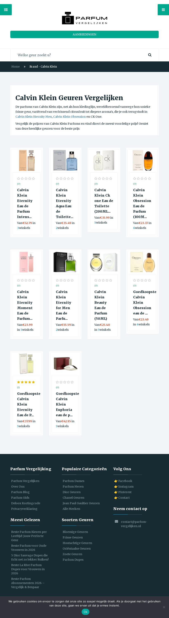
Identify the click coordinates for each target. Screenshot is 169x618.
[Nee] (164, 607)
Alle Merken (71, 509)
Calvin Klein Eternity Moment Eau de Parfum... (25, 305)
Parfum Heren (73, 486)
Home (15, 66)
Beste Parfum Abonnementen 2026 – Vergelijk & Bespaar (28, 583)
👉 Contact (122, 498)
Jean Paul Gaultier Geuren (81, 503)
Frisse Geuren (73, 537)
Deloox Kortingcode (25, 503)
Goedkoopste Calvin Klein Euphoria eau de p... (65, 404)
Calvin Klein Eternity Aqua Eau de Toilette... (64, 203)
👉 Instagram (124, 486)
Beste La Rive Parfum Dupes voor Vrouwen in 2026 (28, 569)
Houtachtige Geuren (77, 543)
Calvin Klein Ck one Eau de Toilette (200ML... (103, 200)
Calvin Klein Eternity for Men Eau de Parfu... (63, 305)
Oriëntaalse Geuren (77, 548)
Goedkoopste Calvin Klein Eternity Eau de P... (26, 404)
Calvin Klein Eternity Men (33, 116)
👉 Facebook (123, 481)
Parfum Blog (20, 492)
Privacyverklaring (24, 509)
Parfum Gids (20, 498)
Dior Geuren (72, 492)
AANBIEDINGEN (84, 34)
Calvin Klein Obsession (69, 116)
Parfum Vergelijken (25, 481)
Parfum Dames (73, 481)
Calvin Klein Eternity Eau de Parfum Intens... (24, 203)
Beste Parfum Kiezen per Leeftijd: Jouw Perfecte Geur (29, 536)
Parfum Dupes (73, 560)
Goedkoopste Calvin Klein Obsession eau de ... (142, 302)
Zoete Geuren (72, 554)
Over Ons (18, 486)
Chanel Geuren (73, 498)
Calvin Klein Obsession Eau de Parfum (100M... (142, 203)
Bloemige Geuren (75, 532)
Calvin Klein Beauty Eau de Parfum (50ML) (100, 305)
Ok (85, 611)
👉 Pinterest (122, 492)
